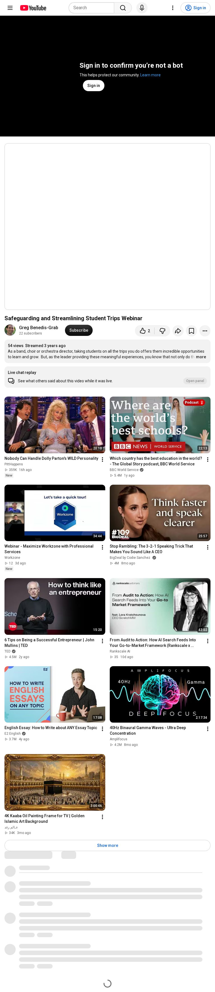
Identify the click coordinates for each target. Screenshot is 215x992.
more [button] (201, 357)
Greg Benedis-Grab (38, 327)
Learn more (150, 75)
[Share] (178, 330)
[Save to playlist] (191, 330)
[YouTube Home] (33, 8)
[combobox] (93, 7)
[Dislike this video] (162, 330)
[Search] (123, 7)
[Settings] (172, 7)
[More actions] (205, 330)
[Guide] (10, 7)
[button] (107, 377)
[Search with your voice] (142, 7)
